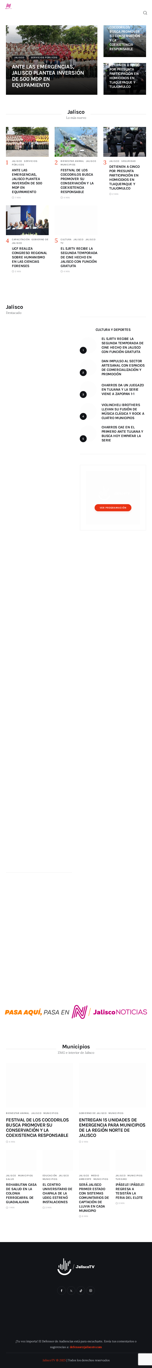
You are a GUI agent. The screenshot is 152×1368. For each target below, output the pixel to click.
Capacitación (21, 239)
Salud (10, 1179)
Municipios (68, 164)
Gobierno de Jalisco (93, 1113)
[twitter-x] (71, 1290)
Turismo (121, 1179)
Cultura (66, 239)
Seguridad (128, 161)
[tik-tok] (81, 1290)
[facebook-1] (61, 1290)
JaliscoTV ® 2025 (54, 1360)
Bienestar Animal (72, 161)
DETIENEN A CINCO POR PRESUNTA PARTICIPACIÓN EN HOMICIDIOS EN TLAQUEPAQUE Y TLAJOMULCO (124, 76)
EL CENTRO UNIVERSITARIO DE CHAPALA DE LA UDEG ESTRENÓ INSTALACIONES (57, 1193)
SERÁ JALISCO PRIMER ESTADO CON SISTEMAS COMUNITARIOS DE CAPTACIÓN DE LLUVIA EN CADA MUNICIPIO (94, 1197)
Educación (50, 1175)
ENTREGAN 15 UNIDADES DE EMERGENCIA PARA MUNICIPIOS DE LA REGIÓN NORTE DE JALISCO (112, 1127)
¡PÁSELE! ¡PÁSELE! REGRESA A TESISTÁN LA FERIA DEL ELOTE (130, 1191)
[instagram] (90, 1290)
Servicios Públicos (44, 57)
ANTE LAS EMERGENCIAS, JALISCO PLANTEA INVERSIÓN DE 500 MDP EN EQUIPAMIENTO (48, 75)
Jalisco (19, 57)
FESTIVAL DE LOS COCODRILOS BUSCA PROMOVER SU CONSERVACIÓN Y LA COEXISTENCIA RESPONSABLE (124, 36)
